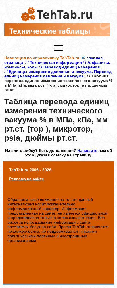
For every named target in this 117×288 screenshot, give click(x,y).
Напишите (87, 150)
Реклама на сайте (26, 179)
